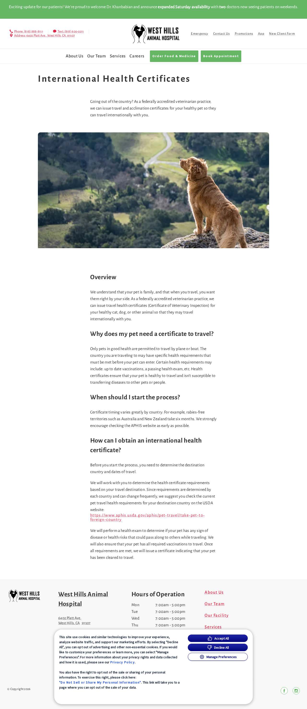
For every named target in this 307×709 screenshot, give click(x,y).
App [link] (261, 33)
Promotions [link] (244, 33)
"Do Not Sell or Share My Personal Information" (100, 682)
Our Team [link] (96, 56)
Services (118, 56)
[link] (155, 34)
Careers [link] (137, 56)
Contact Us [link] (221, 33)
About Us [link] (74, 56)
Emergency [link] (199, 33)
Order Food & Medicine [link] (174, 56)
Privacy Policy (122, 662)
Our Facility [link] (217, 615)
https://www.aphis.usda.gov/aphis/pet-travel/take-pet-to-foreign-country (147, 517)
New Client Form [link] (282, 33)
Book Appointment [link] (221, 56)
